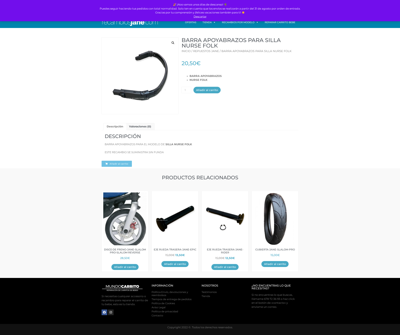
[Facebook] (104, 312)
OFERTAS (190, 22)
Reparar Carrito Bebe (280, 22)
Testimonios (209, 292)
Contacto (157, 315)
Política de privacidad (165, 311)
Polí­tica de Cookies (163, 303)
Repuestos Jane (206, 51)
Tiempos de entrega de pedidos (172, 299)
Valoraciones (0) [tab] (140, 126)
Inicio (186, 51)
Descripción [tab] (115, 126)
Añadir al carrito (207, 90)
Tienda (206, 296)
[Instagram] (111, 312)
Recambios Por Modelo (238, 22)
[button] (173, 43)
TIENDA (207, 22)
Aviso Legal (158, 307)
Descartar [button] (200, 16)
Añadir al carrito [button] (125, 267)
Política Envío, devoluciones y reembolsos (170, 294)
